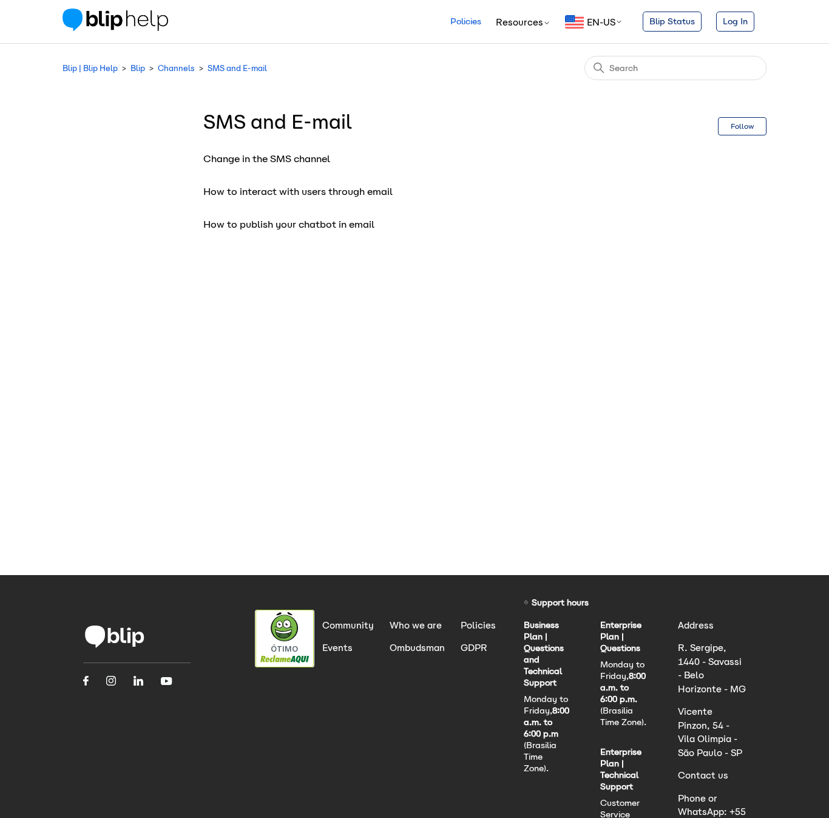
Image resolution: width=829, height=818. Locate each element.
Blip (137, 68)
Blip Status (672, 21)
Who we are (416, 625)
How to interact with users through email (298, 191)
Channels (176, 68)
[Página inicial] (115, 646)
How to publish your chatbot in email (288, 224)
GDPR (474, 647)
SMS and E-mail (237, 68)
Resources (519, 22)
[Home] (115, 27)
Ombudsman (417, 647)
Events (337, 647)
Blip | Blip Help (90, 68)
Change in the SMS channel (266, 158)
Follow (742, 126)
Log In (735, 21)
